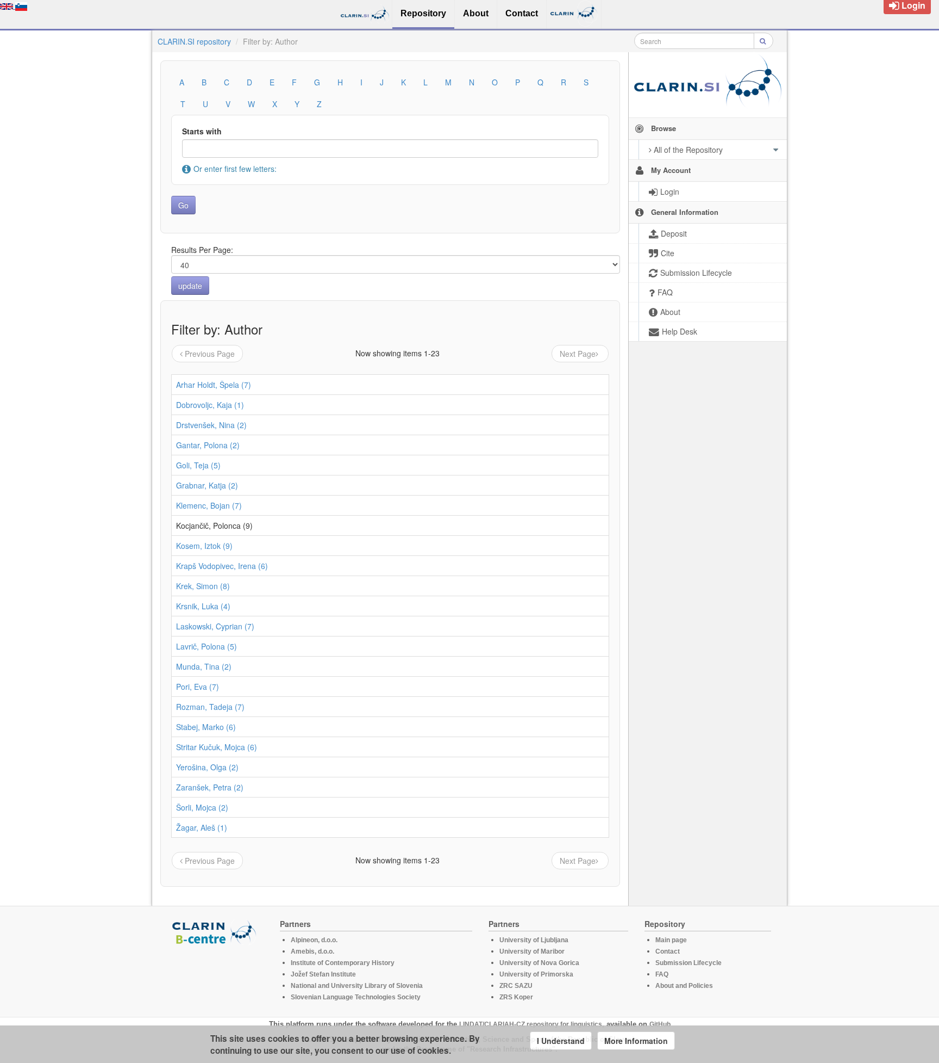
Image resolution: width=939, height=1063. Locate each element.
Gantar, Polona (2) (208, 445)
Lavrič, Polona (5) (206, 646)
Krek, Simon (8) (203, 585)
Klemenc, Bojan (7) (209, 505)
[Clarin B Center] (216, 931)
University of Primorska (536, 974)
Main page (671, 940)
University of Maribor (532, 951)
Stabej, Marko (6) (206, 726)
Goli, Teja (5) (198, 465)
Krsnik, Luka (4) (203, 606)
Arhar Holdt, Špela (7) (213, 384)
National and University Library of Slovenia (357, 986)
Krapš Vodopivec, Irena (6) (222, 565)
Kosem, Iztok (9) (204, 545)
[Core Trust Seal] (215, 975)
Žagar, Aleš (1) (201, 827)
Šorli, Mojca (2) (202, 807)
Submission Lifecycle (688, 963)
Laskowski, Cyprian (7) (215, 626)
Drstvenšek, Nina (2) (211, 424)
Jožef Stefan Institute (323, 974)
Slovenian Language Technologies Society (356, 997)
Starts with (202, 131)
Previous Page (210, 353)
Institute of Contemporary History (343, 963)
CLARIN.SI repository (194, 41)
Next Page (578, 353)
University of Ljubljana (533, 940)
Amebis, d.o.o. (312, 951)
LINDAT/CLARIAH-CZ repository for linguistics (530, 1024)
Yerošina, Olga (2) (207, 767)
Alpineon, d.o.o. (314, 940)
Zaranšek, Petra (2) (209, 787)
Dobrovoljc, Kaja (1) (210, 404)
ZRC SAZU (516, 986)
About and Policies (684, 986)
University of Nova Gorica (539, 963)
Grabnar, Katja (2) (207, 485)
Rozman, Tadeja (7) (210, 706)
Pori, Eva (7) (197, 686)
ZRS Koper (516, 997)
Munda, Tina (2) (203, 666)
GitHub (660, 1024)
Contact (667, 951)
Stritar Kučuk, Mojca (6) (216, 746)
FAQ (661, 974)
